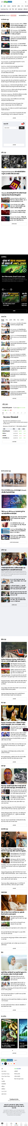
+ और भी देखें (14, 441)
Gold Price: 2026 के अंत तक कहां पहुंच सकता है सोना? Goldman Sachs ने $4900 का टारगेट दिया (12, 67)
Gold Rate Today (5, 1073)
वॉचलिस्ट (3, 1089)
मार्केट (5, 6)
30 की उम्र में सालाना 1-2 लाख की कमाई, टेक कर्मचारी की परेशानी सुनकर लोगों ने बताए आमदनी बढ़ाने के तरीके (18, 587)
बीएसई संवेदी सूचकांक (7, 407)
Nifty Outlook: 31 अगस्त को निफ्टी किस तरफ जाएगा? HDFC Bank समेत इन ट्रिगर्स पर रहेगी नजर (18, 45)
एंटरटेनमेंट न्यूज (4, 829)
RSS (11, 1063)
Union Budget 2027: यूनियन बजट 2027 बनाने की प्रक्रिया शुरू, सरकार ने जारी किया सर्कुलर (18, 206)
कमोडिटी (16, 1071)
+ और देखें (14, 144)
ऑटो (16, 9)
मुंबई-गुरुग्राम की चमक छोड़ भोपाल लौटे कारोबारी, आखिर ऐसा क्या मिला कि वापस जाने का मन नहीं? (18, 593)
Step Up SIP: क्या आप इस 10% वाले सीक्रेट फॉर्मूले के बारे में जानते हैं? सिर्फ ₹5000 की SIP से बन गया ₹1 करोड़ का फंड (18, 356)
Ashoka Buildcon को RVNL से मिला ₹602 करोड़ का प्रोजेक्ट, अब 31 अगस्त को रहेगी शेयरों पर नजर (18, 200)
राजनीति (3, 1081)
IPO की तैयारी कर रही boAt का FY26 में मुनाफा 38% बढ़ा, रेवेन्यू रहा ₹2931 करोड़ (18, 524)
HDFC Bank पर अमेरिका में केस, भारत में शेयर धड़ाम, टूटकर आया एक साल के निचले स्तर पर (18, 537)
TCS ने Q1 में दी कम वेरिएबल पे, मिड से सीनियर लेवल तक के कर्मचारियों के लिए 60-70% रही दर (18, 531)
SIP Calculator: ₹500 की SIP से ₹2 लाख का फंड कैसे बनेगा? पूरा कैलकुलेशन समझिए (18, 324)
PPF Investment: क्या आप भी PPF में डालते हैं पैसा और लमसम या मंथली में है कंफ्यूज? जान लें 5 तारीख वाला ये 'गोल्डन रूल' (13, 113)
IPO (22, 6)
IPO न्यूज (3, 702)
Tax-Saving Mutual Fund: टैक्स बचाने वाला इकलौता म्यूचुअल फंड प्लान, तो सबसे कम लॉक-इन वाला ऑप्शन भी (18, 374)
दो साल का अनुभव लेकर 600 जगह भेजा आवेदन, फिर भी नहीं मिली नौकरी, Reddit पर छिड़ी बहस (18, 599)
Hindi (15, 1060)
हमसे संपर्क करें (12, 1104)
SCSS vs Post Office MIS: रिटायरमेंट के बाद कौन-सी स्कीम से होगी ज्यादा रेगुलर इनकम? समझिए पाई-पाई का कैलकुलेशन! (18, 387)
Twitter (5, 1063)
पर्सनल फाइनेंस (17, 1076)
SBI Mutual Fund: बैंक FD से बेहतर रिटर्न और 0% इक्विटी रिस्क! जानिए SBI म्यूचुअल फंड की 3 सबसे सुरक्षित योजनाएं (18, 368)
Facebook (2, 1063)
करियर (18, 1106)
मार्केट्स (3, 1086)
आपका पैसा (14, 6)
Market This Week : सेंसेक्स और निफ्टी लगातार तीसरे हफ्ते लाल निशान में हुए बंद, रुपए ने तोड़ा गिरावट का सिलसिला (18, 218)
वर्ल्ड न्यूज (3, 765)
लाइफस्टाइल (20, 9)
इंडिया (19, 6)
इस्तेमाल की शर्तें (13, 1106)
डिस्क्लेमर (21, 1104)
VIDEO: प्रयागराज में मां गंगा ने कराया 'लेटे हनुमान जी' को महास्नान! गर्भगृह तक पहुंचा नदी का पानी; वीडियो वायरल (12, 104)
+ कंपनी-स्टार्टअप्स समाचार (14, 542)
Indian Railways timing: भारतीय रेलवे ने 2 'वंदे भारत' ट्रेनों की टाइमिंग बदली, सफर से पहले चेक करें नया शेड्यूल (18, 52)
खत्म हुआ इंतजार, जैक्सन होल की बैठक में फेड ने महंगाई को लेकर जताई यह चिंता (18, 518)
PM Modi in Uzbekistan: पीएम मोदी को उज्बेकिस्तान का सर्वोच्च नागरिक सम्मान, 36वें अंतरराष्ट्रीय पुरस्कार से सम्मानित (14, 95)
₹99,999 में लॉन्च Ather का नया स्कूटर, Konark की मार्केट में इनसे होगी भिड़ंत (14, 491)
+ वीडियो (14, 310)
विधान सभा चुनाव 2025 (18, 1078)
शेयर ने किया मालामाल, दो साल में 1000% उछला (13, 276)
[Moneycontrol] (8, 1)
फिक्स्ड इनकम (17, 1073)
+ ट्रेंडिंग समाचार (14, 604)
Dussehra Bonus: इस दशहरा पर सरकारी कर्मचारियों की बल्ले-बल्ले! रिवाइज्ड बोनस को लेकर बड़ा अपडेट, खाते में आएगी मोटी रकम (18, 393)
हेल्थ (2, 952)
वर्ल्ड (10, 9)
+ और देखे (14, 118)
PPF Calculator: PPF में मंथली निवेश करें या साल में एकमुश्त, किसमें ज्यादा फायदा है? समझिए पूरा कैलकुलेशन (18, 32)
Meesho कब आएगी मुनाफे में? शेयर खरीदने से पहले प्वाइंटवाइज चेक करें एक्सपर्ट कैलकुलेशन (14, 194)
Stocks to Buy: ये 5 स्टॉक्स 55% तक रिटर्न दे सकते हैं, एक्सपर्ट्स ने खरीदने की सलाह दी (14, 108)
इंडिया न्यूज (3, 639)
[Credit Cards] (25, 730)
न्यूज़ (2, 1078)
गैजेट (13, 9)
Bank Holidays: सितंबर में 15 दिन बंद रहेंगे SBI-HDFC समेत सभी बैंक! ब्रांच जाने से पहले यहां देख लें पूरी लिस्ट (18, 362)
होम (1, 6)
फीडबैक (17, 1104)
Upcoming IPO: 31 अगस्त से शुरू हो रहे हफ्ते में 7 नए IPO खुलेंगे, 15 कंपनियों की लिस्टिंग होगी (13, 62)
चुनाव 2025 (4, 1094)
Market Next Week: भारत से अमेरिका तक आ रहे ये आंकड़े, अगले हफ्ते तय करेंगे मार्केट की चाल (13, 99)
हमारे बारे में (6, 1104)
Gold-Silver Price (4, 9)
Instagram (8, 1063)
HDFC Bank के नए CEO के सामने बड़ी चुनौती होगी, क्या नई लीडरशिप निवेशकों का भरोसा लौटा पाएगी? (18, 38)
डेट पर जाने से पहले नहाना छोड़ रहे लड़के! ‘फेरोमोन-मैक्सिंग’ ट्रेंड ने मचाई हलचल (18, 581)
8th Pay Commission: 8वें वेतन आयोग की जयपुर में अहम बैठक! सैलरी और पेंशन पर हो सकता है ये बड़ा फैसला (14, 90)
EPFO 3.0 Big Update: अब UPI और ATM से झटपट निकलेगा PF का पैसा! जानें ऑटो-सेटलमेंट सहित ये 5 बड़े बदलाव (18, 381)
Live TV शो (4, 1091)
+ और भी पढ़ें (14, 398)
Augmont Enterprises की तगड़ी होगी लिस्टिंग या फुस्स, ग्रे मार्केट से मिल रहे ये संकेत (13, 173)
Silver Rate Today (6, 1076)
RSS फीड (14, 1108)
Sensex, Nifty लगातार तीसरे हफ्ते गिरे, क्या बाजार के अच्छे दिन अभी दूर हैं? (18, 212)
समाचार (8, 6)
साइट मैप (22, 1106)
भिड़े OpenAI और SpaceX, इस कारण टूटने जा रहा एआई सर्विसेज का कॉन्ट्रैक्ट (13, 512)
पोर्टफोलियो (4, 1084)
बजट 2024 (4, 1071)
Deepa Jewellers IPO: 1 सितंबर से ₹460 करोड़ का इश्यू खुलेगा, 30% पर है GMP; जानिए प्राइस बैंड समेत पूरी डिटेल (18, 25)
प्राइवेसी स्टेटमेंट (7, 1106)
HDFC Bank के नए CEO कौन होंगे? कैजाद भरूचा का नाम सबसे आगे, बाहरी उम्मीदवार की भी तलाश (13, 71)
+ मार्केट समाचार (14, 223)
